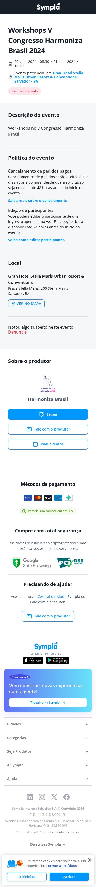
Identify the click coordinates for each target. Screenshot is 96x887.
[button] (15, 864)
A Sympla (15, 765)
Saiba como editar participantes (36, 239)
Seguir (52, 414)
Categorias (16, 737)
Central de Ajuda (52, 596)
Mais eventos (52, 444)
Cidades (14, 724)
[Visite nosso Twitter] (54, 797)
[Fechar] (89, 860)
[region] (48, 870)
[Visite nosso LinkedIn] (30, 797)
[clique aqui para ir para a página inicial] (48, 7)
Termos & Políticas (61, 865)
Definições (27, 876)
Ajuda (12, 778)
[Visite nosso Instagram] (42, 797)
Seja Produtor (19, 751)
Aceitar (69, 876)
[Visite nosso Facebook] (66, 797)
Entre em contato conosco (60, 832)
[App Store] (33, 660)
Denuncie (17, 332)
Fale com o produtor (52, 429)
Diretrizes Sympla (45, 844)
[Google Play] (57, 660)
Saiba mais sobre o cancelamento (37, 200)
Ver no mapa (29, 303)
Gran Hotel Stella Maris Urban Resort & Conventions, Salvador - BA (48, 77)
